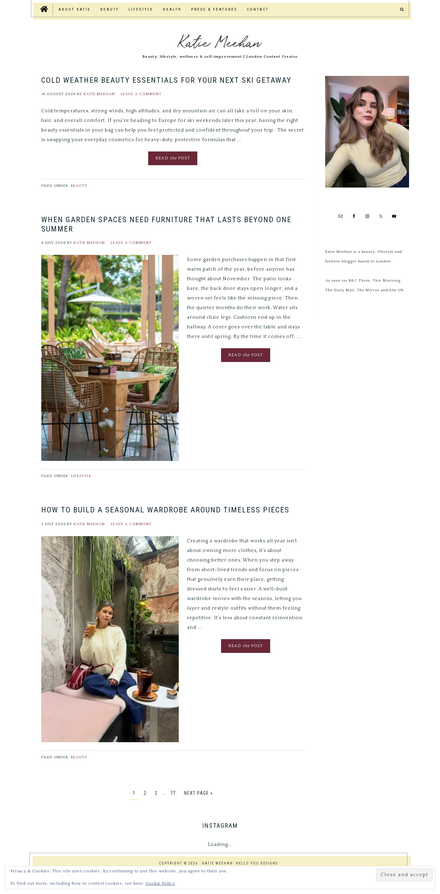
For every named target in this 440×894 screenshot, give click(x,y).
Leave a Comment (141, 94)
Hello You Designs (257, 863)
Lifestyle (81, 476)
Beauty (79, 186)
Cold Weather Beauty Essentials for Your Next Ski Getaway (166, 80)
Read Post (172, 158)
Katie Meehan (220, 41)
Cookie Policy (160, 883)
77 (173, 793)
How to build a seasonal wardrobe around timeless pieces (165, 510)
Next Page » (198, 793)
